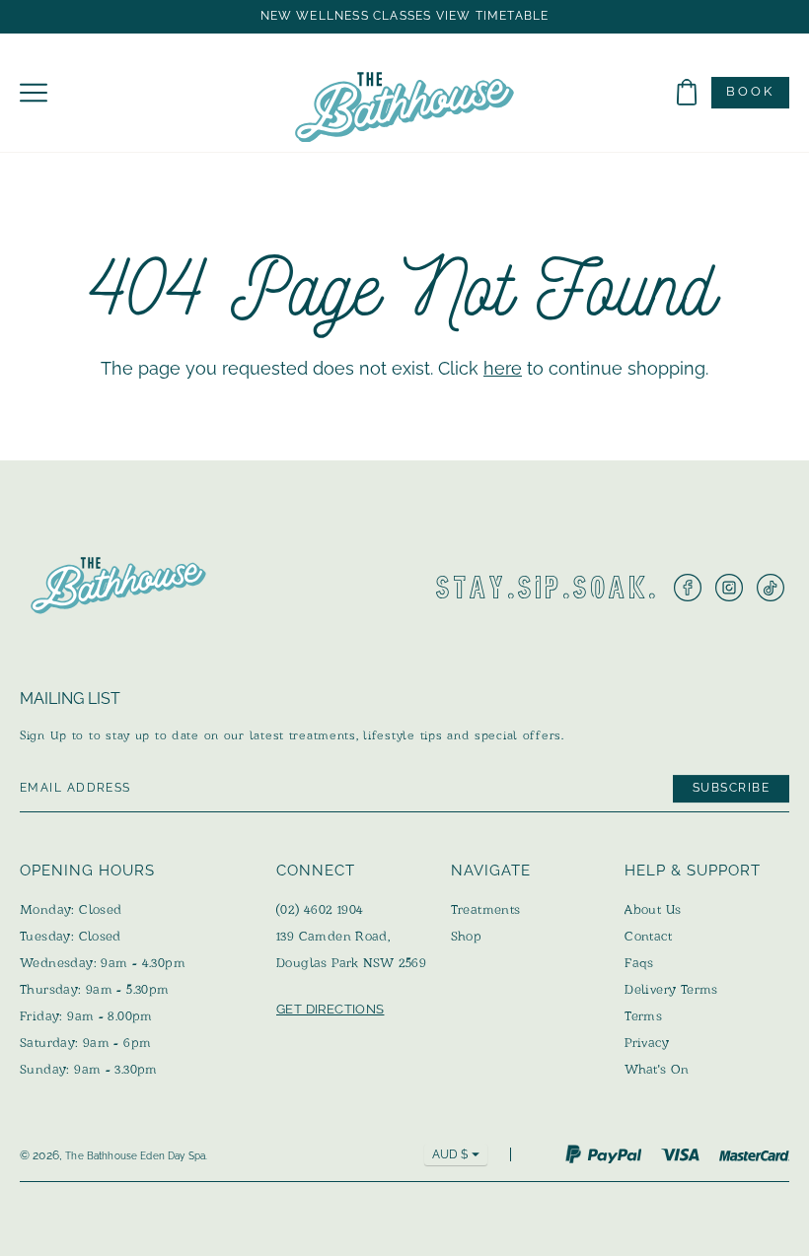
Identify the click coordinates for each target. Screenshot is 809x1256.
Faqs (639, 962)
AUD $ (450, 1154)
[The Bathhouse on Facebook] (687, 587)
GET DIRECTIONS (330, 1009)
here (502, 368)
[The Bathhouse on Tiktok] (770, 587)
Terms (643, 1016)
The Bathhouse (101, 1156)
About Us (653, 909)
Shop (466, 936)
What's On (657, 1069)
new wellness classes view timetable (405, 16)
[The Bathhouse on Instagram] (729, 587)
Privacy (647, 1042)
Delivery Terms (671, 989)
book (750, 91)
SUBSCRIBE (731, 788)
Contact (648, 936)
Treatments (486, 909)
